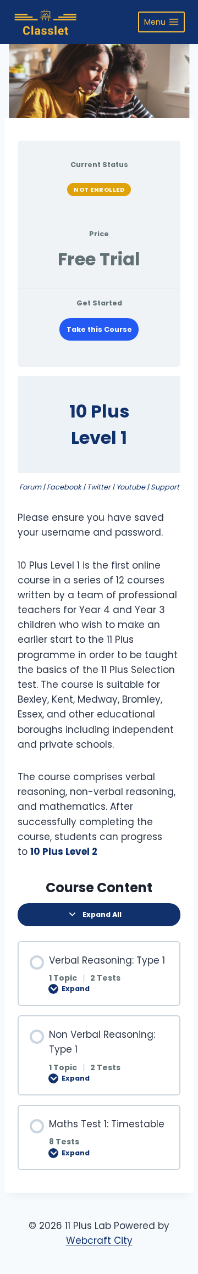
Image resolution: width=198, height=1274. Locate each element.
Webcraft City (99, 1240)
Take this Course (99, 329)
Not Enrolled (99, 189)
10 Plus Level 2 (63, 851)
